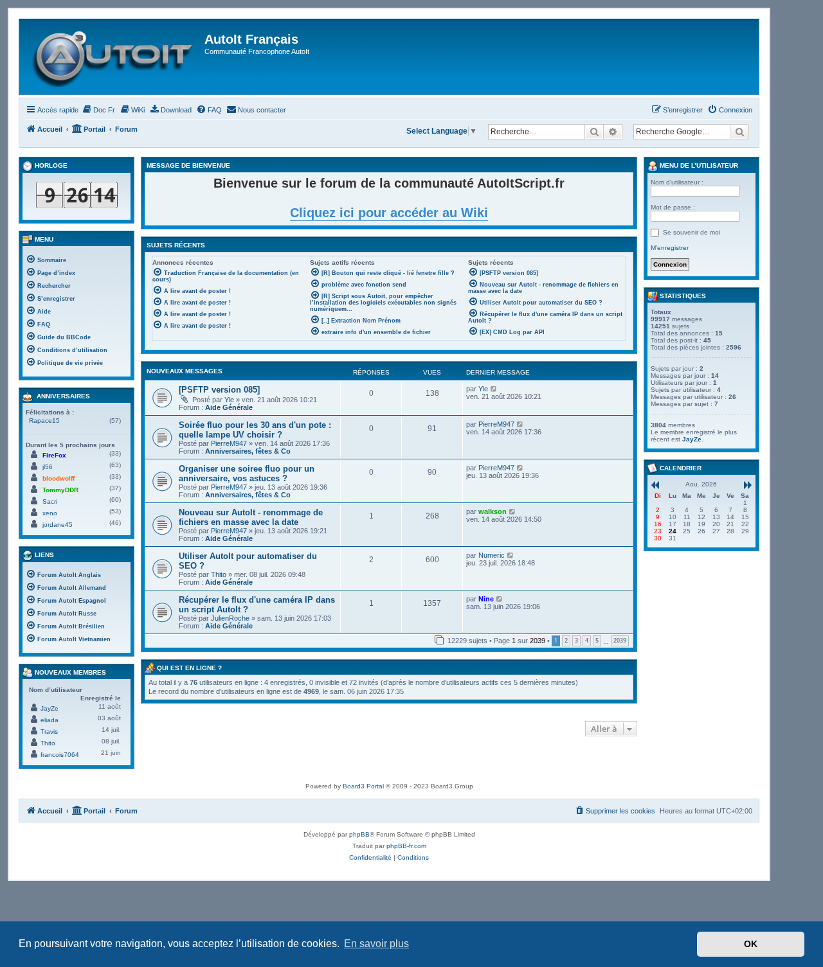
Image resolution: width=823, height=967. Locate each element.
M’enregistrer (670, 247)
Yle (229, 400)
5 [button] (597, 640)
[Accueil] (113, 56)
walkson (492, 511)
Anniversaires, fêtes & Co (248, 451)
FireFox (54, 455)
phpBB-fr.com (406, 845)
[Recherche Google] (739, 131)
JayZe (50, 708)
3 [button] (576, 640)
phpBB (359, 834)
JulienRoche (230, 618)
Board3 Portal (363, 786)
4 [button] (586, 640)
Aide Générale (229, 407)
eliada (50, 719)
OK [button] (750, 944)
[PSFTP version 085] (219, 390)
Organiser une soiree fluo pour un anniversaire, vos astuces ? (246, 473)
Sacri (49, 501)
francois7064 (60, 754)
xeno (49, 513)
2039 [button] (619, 640)
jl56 (47, 466)
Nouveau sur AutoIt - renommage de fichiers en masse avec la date (251, 517)
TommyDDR (60, 489)
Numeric (491, 555)
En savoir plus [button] (376, 943)
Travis (49, 731)
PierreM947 (229, 443)
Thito (218, 574)
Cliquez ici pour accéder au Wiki (389, 213)
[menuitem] (98, 110)
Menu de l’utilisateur (698, 165)
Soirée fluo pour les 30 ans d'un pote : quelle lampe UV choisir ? (255, 429)
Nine (486, 599)
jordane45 (57, 524)
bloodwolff (58, 478)
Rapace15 (44, 420)
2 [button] (566, 640)
